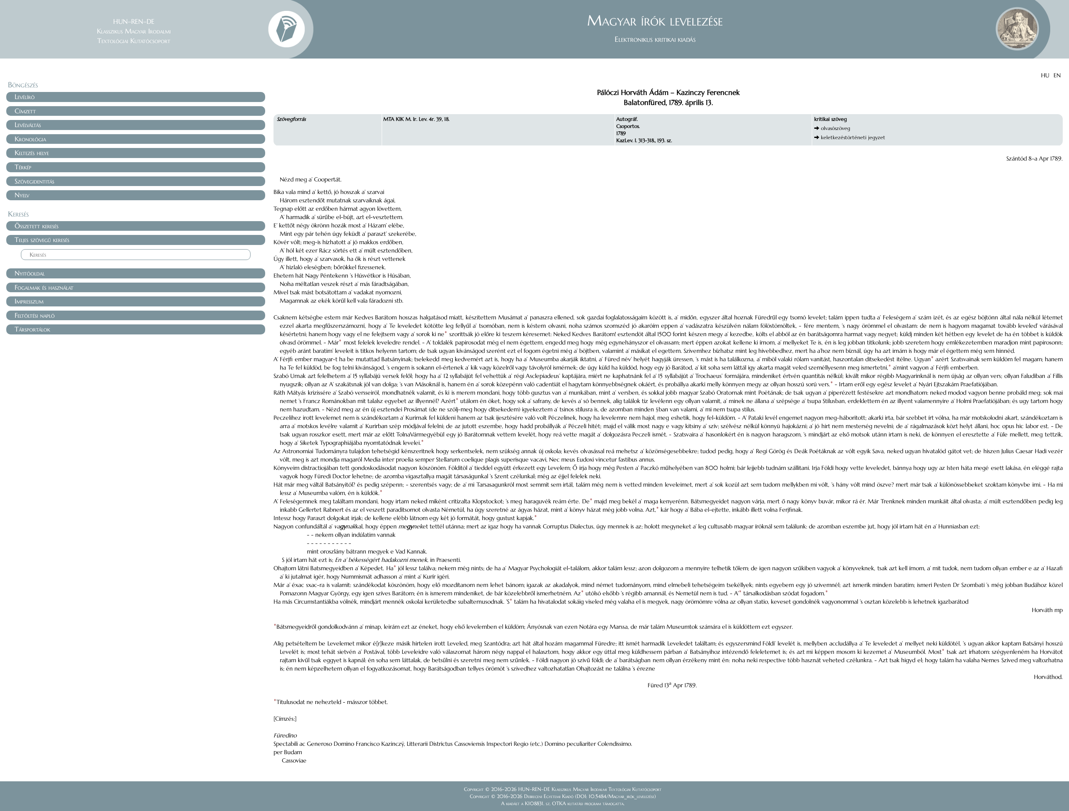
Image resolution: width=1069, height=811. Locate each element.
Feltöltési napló (35, 315)
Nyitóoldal (30, 273)
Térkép (23, 167)
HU (1045, 75)
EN (1057, 75)
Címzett (25, 111)
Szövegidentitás (34, 181)
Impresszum (29, 301)
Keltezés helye (32, 152)
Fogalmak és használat (44, 287)
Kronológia (30, 139)
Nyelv (22, 195)
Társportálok (32, 329)
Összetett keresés (36, 226)
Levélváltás (28, 124)
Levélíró (25, 96)
